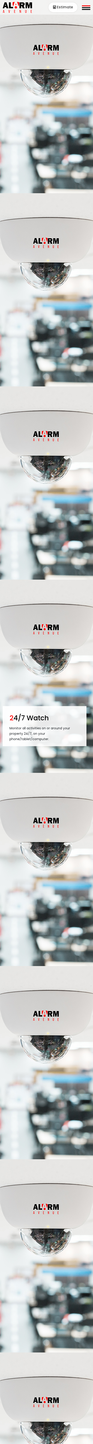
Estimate (64, 7)
